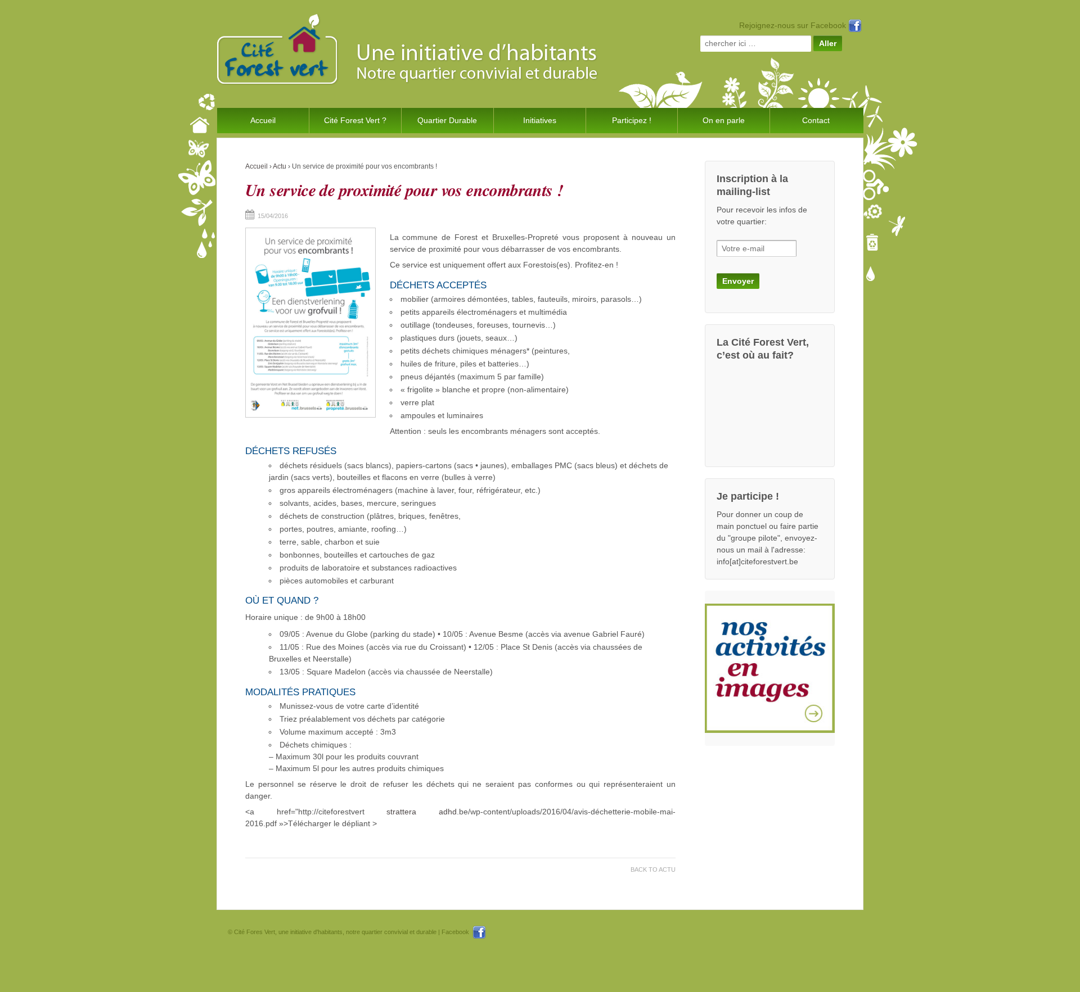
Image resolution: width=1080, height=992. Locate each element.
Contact (816, 120)
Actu (279, 166)
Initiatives (539, 120)
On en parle (724, 120)
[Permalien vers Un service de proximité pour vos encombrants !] (310, 322)
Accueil (263, 120)
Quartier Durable (447, 120)
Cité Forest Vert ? (355, 120)
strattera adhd (421, 811)
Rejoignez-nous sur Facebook (793, 25)
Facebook (457, 931)
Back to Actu (653, 869)
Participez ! (631, 120)
